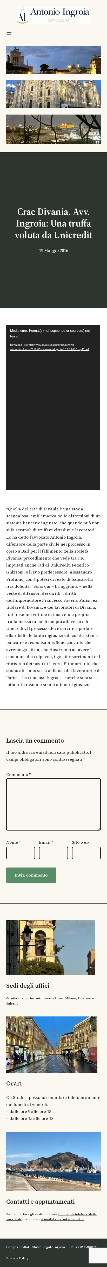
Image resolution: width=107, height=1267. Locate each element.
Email (46, 842)
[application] (53, 407)
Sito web (80, 842)
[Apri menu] (9, 33)
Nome (13, 842)
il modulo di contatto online (62, 1219)
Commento (18, 774)
